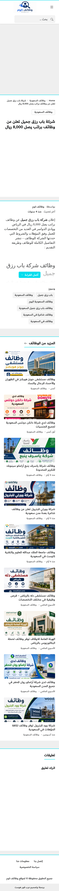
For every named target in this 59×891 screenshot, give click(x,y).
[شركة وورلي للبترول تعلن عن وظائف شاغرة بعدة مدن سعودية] (29, 501)
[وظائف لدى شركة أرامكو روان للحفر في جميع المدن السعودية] (29, 674)
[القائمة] (52, 7)
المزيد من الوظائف (42, 343)
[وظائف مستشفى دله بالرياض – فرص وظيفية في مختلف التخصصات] (29, 587)
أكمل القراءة (31, 274)
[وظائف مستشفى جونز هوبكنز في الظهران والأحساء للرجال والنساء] (29, 371)
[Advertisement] (29, 57)
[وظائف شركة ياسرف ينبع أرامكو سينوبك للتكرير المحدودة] (29, 457)
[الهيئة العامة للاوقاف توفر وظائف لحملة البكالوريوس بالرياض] (29, 630)
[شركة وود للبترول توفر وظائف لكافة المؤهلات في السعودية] (29, 717)
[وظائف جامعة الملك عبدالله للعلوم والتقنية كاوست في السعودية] (29, 544)
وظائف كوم (38, 206)
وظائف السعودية (37, 100)
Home (52, 100)
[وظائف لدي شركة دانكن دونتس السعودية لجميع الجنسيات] (29, 414)
